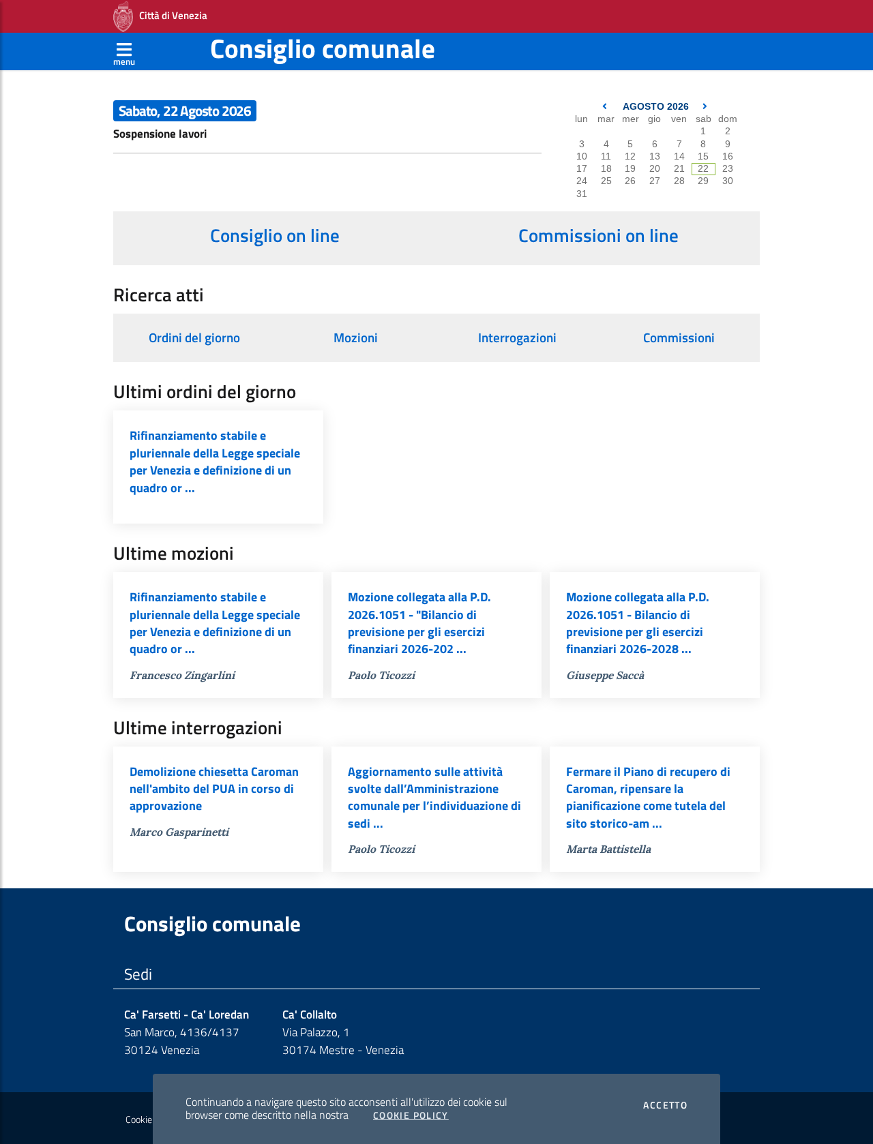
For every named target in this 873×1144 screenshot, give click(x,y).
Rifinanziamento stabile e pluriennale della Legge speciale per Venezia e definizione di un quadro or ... (215, 461)
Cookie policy (151, 1119)
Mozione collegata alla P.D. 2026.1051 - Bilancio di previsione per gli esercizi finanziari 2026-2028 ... (637, 623)
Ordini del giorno (194, 337)
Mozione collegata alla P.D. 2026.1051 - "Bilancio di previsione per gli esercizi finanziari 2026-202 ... (419, 623)
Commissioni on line (598, 235)
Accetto (665, 1105)
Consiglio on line (275, 235)
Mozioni (356, 337)
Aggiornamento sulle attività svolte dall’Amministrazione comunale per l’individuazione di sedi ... (434, 797)
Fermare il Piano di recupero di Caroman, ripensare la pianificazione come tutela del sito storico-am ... (648, 797)
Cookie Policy (411, 1115)
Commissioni (679, 337)
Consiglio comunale (322, 48)
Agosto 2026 (656, 107)
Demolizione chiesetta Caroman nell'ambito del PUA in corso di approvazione (214, 788)
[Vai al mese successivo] (704, 107)
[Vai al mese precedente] (606, 107)
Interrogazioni (517, 337)
